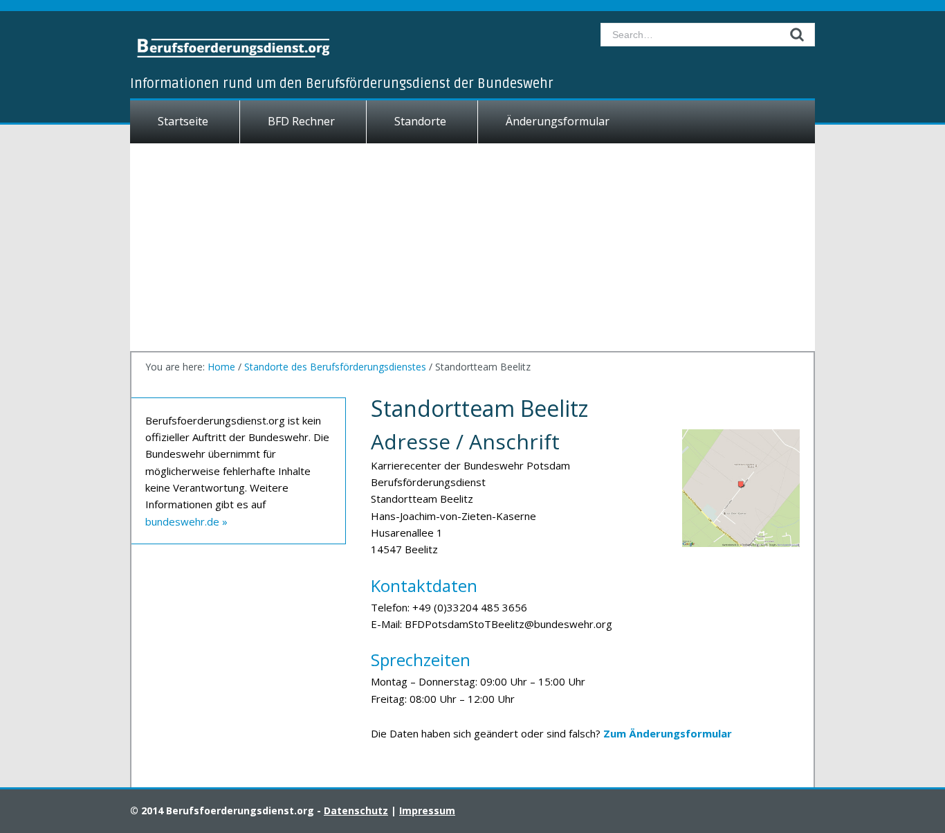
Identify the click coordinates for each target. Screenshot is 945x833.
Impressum (427, 810)
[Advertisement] (472, 247)
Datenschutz (356, 810)
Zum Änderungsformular (667, 733)
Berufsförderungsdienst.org (254, 45)
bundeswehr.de (182, 521)
